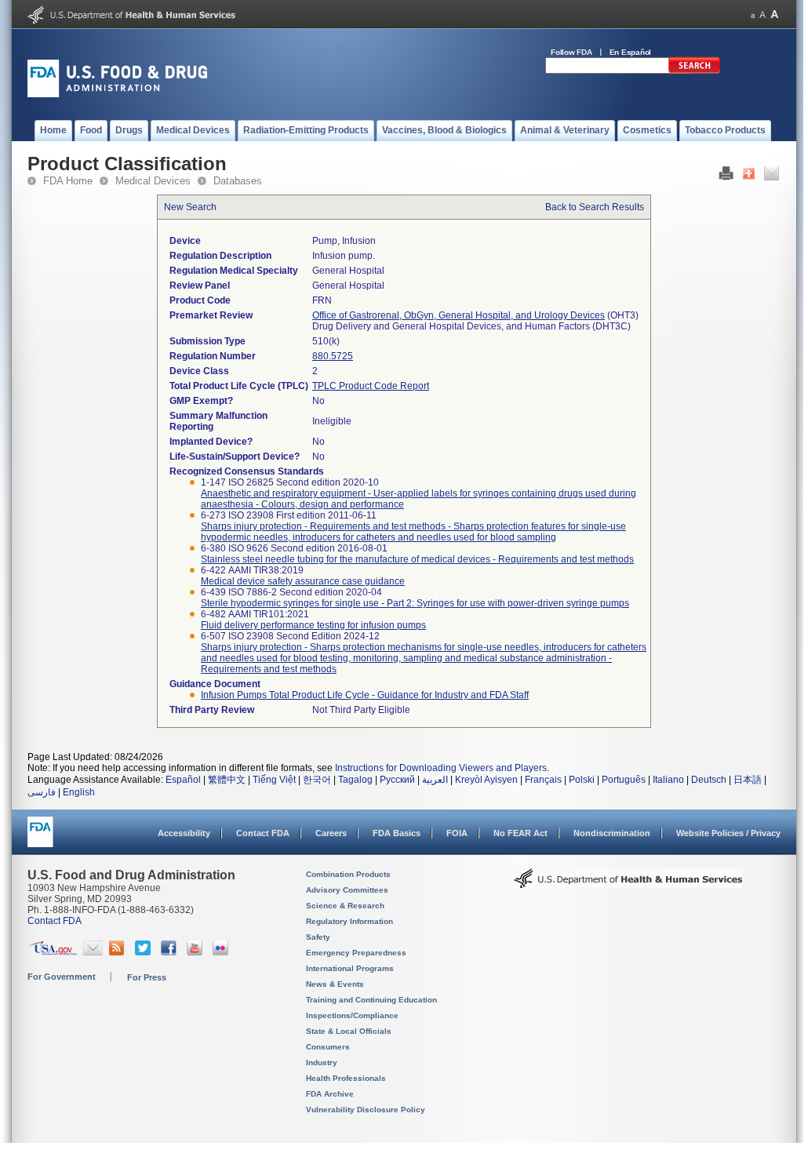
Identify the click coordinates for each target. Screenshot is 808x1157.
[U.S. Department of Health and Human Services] (131, 20)
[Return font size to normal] (762, 14)
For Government (61, 976)
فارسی (41, 792)
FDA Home (68, 181)
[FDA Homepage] (40, 839)
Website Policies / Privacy (728, 833)
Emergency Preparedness (356, 952)
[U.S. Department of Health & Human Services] (628, 884)
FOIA (457, 833)
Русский (397, 779)
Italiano (668, 779)
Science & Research (345, 905)
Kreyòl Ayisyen (486, 779)
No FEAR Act (520, 833)
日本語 (747, 779)
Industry (321, 1062)
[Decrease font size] (753, 14)
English (79, 792)
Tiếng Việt (274, 779)
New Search (190, 207)
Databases (237, 181)
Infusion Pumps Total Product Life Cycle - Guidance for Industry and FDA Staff (365, 694)
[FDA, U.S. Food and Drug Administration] (117, 94)
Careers (331, 833)
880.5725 (332, 356)
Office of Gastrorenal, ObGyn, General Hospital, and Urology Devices (458, 315)
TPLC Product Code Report (370, 385)
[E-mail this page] (771, 177)
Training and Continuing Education (371, 999)
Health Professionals (346, 1078)
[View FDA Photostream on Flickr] (222, 952)
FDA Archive (330, 1094)
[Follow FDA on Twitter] (145, 952)
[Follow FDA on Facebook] (170, 952)
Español (183, 779)
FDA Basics (396, 833)
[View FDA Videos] (196, 952)
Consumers (328, 1046)
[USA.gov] (53, 952)
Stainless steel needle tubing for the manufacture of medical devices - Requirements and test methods (417, 559)
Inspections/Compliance (352, 1015)
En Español (631, 52)
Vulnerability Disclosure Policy (365, 1109)
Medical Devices (153, 181)
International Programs (350, 968)
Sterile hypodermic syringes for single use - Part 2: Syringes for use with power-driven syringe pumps (415, 603)
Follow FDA (571, 52)
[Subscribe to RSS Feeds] (119, 952)
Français (543, 779)
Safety (318, 937)
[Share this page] (748, 177)
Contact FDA (262, 833)
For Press (146, 977)
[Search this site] (694, 70)
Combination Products (348, 874)
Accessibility (184, 833)
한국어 (317, 779)
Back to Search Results (594, 207)
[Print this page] (726, 177)
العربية (435, 779)
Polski (582, 779)
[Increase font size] (774, 14)
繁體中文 (227, 779)
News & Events (335, 984)
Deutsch (708, 779)
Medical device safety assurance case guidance (303, 581)
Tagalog (355, 779)
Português (624, 779)
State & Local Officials (348, 1031)
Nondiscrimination (611, 833)
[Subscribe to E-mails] (93, 952)
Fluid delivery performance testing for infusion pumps (313, 625)
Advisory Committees (347, 890)
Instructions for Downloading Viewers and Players (441, 767)
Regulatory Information (349, 921)
